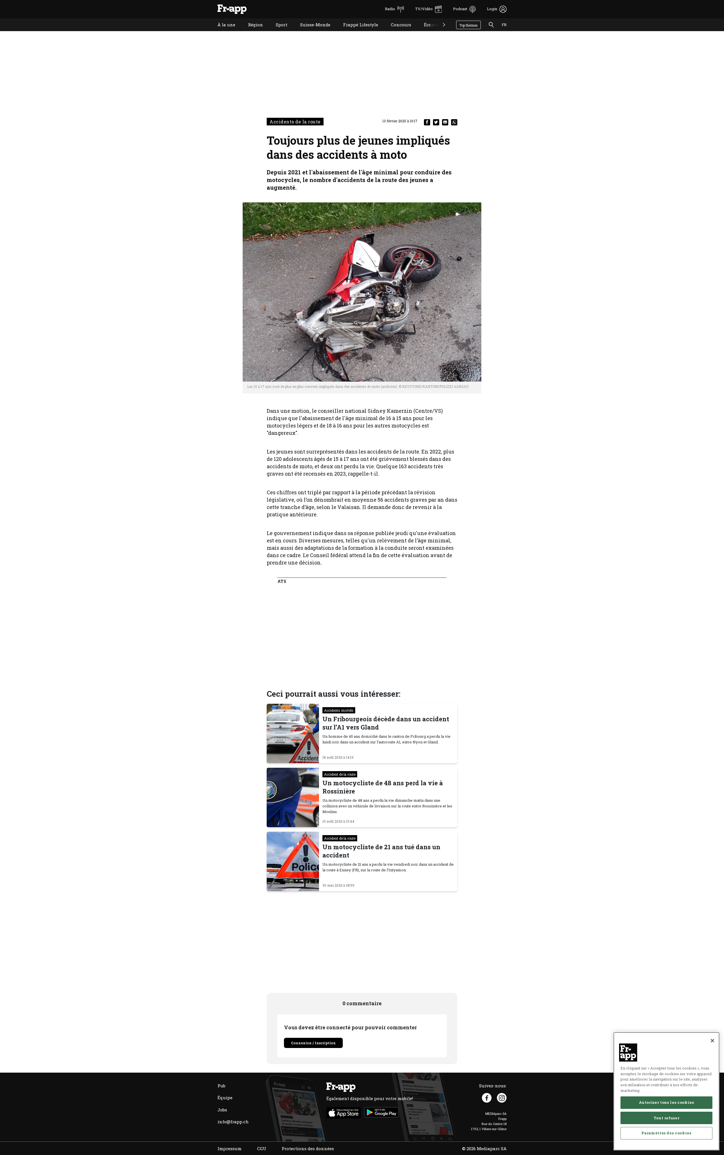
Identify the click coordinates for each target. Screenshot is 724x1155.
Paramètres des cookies (666, 1132)
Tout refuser (667, 1117)
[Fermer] (712, 1040)
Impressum (229, 1148)
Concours (397, 32)
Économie (430, 32)
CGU (261, 1148)
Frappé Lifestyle (356, 32)
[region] (666, 1091)
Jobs (222, 1110)
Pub (221, 1085)
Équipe (224, 1097)
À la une (222, 32)
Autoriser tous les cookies (666, 1102)
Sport (277, 32)
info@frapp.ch (233, 1121)
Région (251, 32)
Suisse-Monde (311, 32)
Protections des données (308, 1148)
